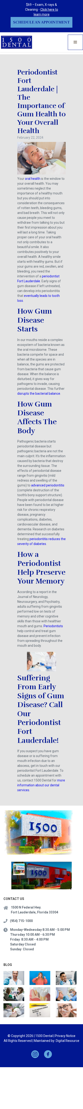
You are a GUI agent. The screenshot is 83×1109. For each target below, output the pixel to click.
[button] (75, 42)
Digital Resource (67, 1041)
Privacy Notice (65, 1036)
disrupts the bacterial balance (38, 393)
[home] (16, 42)
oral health (32, 178)
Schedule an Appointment (41, 22)
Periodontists (53, 626)
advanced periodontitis (47, 485)
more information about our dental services (41, 785)
